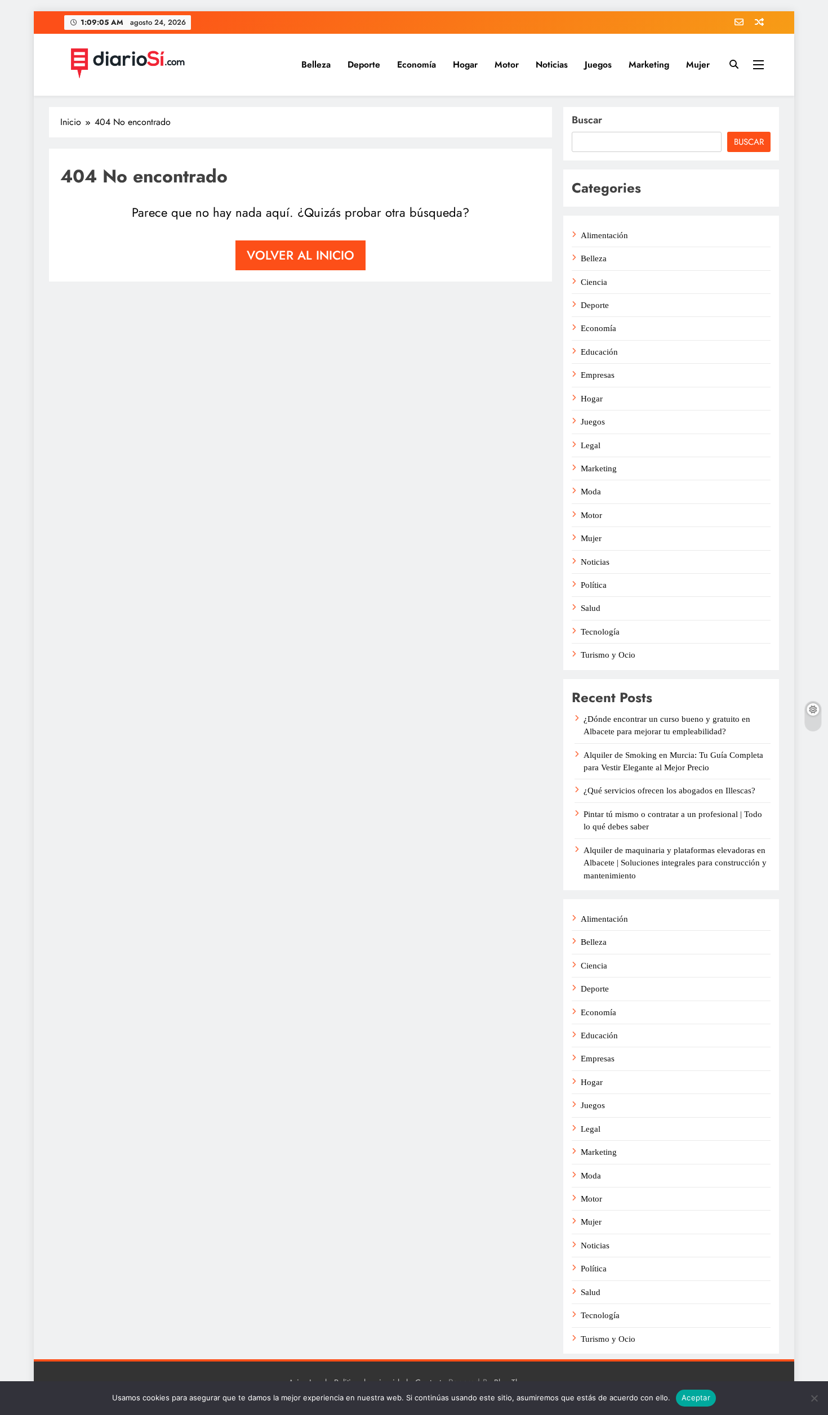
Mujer (698, 64)
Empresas (598, 375)
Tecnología (600, 631)
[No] (814, 1398)
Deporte (364, 64)
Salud (590, 608)
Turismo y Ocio (608, 654)
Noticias (552, 64)
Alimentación (604, 235)
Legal (590, 445)
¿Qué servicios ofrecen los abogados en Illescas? (669, 790)
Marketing (649, 64)
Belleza (316, 64)
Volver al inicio (300, 255)
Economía (416, 64)
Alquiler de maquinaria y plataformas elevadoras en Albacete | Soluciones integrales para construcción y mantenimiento (675, 863)
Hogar (465, 64)
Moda (591, 491)
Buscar (587, 120)
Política (594, 585)
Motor (507, 64)
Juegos (598, 64)
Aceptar (696, 1397)
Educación (599, 351)
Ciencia (594, 282)
